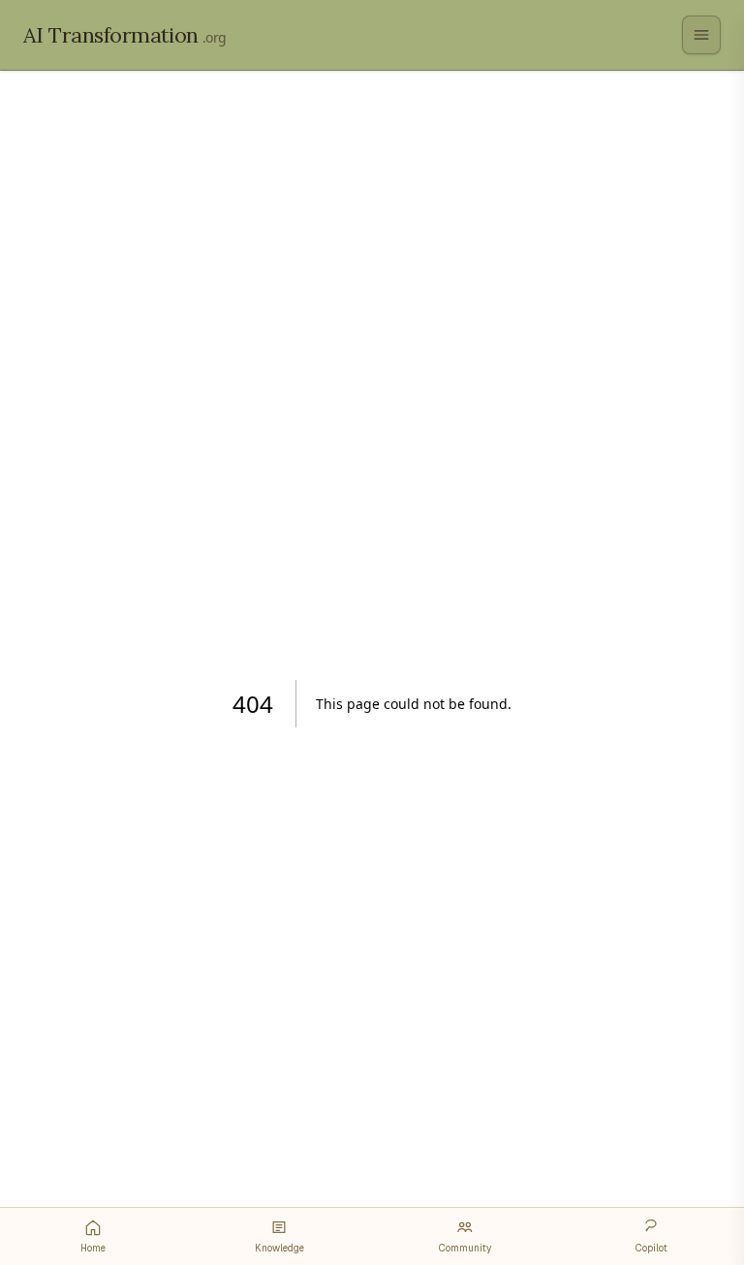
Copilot (651, 1248)
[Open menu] (701, 34)
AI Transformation (125, 34)
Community (465, 1248)
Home (93, 1248)
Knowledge (279, 1248)
